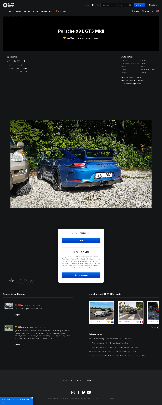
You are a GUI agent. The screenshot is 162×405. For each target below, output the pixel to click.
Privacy (97, 399)
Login (81, 240)
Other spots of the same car (131, 77)
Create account (81, 275)
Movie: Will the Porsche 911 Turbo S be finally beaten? (114, 351)
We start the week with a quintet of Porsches (110, 343)
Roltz (18, 65)
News (87, 5)
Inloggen (149, 11)
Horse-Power (27, 327)
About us (67, 381)
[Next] (157, 327)
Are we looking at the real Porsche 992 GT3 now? (112, 338)
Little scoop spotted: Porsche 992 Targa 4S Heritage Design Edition (119, 356)
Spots (97, 5)
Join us (27, 11)
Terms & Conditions (80, 399)
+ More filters (153, 5)
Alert (136, 11)
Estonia (24, 68)
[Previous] (153, 327)
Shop (35, 11)
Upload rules (47, 11)
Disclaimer (109, 399)
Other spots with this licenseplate (133, 81)
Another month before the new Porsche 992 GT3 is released (116, 347)
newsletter (93, 381)
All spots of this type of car (131, 84)
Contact (79, 381)
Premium (62, 11)
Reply (17, 314)
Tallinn (18, 68)
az (22, 305)
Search (140, 5)
